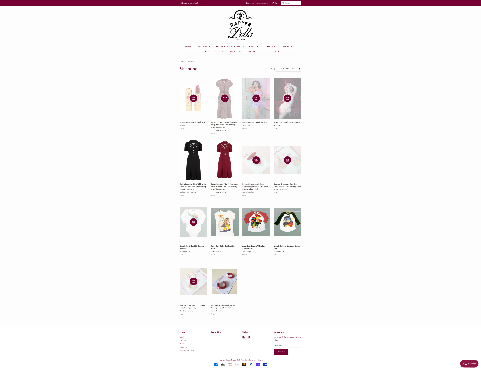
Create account (261, 3)
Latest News (216, 332)
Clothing (203, 46)
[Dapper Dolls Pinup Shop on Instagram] (248, 338)
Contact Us (254, 51)
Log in (248, 3)
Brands (219, 51)
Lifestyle (288, 46)
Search (182, 337)
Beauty (254, 46)
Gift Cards (272, 51)
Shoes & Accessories (229, 46)
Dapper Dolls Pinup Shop (239, 360)
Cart (276, 3)
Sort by (272, 68)
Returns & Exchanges (187, 350)
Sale (206, 51)
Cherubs (271, 46)
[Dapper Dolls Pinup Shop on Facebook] (243, 338)
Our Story (235, 51)
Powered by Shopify (256, 360)
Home (188, 46)
